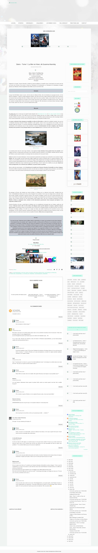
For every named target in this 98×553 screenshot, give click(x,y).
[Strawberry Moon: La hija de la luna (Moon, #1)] (77, 166)
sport (69, 314)
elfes (76, 292)
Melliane (14, 378)
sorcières (75, 311)
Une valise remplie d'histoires (19, 417)
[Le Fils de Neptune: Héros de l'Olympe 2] (77, 141)
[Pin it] (62, 270)
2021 (70, 461)
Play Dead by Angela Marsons (74, 444)
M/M (68, 281)
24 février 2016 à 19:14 (16, 330)
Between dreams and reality (74, 443)
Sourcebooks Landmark (41, 273)
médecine (84, 301)
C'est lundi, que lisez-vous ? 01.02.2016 (78, 532)
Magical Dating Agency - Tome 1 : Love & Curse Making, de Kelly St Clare (80, 350)
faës (81, 294)
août (71, 478)
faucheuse (76, 294)
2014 (70, 537)
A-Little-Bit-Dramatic (17, 438)
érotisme (81, 320)
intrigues (53, 272)
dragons (74, 290)
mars (71, 487)
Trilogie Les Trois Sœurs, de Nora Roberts (78, 519)
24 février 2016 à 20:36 (16, 359)
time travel (70, 316)
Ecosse (31, 272)
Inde (79, 279)
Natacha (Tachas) (16, 399)
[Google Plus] (59, 270)
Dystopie (70, 279)
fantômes (70, 294)
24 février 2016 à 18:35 (16, 311)
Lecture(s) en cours (77, 119)
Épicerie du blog (58, 551)
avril (71, 485)
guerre (69, 296)
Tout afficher (86, 449)
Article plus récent (15, 509)
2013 (70, 539)
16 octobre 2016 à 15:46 (20, 452)
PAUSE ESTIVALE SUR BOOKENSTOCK (76, 437)
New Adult (73, 281)
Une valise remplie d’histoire (54, 113)
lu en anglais (25, 273)
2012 (70, 541)
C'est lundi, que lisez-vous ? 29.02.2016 (78, 490)
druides (79, 290)
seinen (84, 309)
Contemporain (17, 272)
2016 (70, 470)
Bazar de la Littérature (73, 445)
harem (80, 296)
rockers (75, 309)
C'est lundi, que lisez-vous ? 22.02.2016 (78, 499)
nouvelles (83, 303)
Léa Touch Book (16, 310)
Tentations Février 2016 (75, 530)
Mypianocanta (15, 461)
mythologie (77, 301)
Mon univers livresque (73, 426)
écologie (75, 320)
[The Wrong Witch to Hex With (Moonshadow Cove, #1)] (77, 129)
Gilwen (17, 320)
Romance (32, 273)
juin (70, 482)
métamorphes (76, 303)
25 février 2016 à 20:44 (16, 400)
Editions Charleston (38, 272)
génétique (74, 296)
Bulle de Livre (71, 428)
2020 (70, 463)
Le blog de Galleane (73, 418)
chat (69, 288)
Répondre (60, 316)
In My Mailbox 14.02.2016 (75, 512)
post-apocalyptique (73, 307)
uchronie (77, 316)
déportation (71, 292)
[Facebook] (57, 270)
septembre (72, 477)
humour (70, 299)
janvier (71, 534)
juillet (71, 480)
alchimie (82, 281)
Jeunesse (84, 279)
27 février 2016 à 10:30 (16, 419)
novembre (72, 473)
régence (80, 309)
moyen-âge (70, 301)
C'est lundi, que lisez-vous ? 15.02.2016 (78, 510)
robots (69, 309)
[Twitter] (54, 270)
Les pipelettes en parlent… (74, 432)
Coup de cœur (25, 272)
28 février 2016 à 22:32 (20, 429)
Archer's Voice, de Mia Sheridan (76, 525)
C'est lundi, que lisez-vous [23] (80, 386)
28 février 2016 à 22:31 (20, 391)
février (71, 489)
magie (74, 299)
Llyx (13, 329)
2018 (70, 466)
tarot (80, 314)
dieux (69, 290)
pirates (75, 305)
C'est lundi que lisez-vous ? (73, 427)
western (80, 318)
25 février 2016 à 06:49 (16, 380)
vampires (70, 318)
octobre (71, 475)
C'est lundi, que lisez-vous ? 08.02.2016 (78, 521)
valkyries (83, 316)
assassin (77, 286)
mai (70, 484)
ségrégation (75, 314)
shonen (69, 311)
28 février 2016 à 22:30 (20, 371)
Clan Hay (36, 189)
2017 (70, 468)
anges (73, 284)
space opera (82, 311)
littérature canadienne (15, 273)
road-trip (81, 307)
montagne (79, 299)
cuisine (82, 288)
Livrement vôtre (42, 551)
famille (81, 292)
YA (78, 281)
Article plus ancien (56, 509)
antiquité (78, 284)
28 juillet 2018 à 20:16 (20, 480)
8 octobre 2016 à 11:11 (16, 439)
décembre (72, 471)
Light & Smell (71, 414)
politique (81, 305)
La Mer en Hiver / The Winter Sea (36, 244)
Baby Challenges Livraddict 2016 (76, 517)
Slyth (13, 358)
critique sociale (75, 288)
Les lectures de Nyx (72, 422)
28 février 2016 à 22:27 (20, 348)
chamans (82, 286)
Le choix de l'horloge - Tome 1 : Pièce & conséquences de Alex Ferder (80, 357)
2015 (70, 536)
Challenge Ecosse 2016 (75, 494)
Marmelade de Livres (42, 113)
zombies (70, 320)
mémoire (70, 303)
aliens (69, 284)
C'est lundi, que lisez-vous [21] (80, 393)
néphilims (70, 305)
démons (85, 290)
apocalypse (70, 286)
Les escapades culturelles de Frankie (76, 439)
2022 (70, 459)
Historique (48, 272)
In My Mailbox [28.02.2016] (75, 492)
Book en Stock (71, 436)
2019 (70, 465)
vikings (75, 318)
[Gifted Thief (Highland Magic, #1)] (77, 156)
